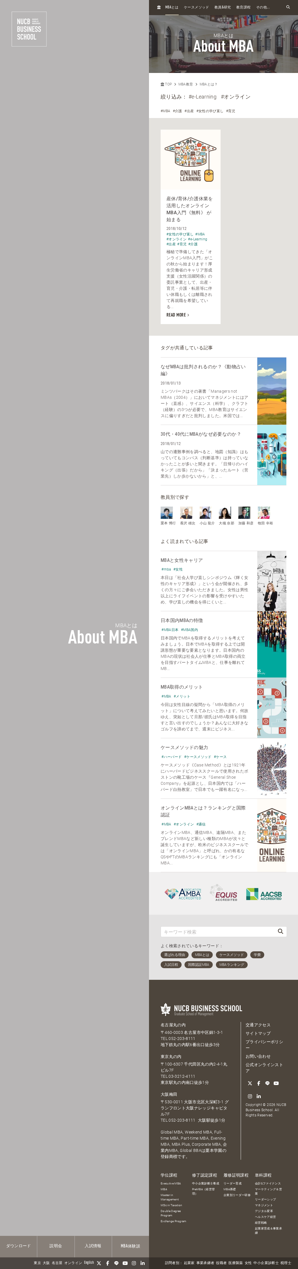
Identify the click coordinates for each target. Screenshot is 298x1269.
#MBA (165, 111)
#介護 (177, 111)
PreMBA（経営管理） (203, 1191)
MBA (164, 1189)
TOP (168, 84)
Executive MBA (171, 1183)
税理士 (286, 1263)
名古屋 (57, 1263)
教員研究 (222, 7)
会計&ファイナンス (268, 1183)
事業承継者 (205, 1263)
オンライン (73, 1263)
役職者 (221, 1263)
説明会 (55, 1246)
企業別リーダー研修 (237, 1195)
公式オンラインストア (264, 1067)
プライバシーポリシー (264, 1044)
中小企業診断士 (266, 1263)
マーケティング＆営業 (268, 1191)
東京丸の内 (171, 1056)
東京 (37, 1263)
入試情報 (93, 1246)
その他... (263, 7)
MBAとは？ (209, 84)
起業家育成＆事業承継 (268, 1230)
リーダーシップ (265, 1199)
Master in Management (170, 1197)
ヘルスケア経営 (265, 1216)
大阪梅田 (169, 1094)
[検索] (280, 932)
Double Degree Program (171, 1213)
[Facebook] (107, 1263)
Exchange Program (174, 1221)
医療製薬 (235, 1263)
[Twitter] (99, 1263)
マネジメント (264, 1205)
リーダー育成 (233, 1183)
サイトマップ (258, 1033)
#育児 (230, 111)
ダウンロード (18, 1246)
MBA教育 (185, 84)
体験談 (130, 1246)
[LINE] (116, 1263)
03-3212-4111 (181, 1076)
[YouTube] (125, 1263)
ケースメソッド (196, 7)
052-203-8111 (181, 1038)
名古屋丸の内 (173, 1025)
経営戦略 (261, 1222)
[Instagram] (134, 1263)
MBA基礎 (230, 1189)
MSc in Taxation (171, 1205)
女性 (248, 1263)
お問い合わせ (258, 1056)
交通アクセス (258, 1025)
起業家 (189, 1263)
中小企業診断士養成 (205, 1183)
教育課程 (243, 7)
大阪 (46, 1263)
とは (172, 7)
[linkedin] (142, 1263)
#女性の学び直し (210, 111)
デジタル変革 (264, 1211)
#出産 (189, 111)
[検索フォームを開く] (288, 7)
